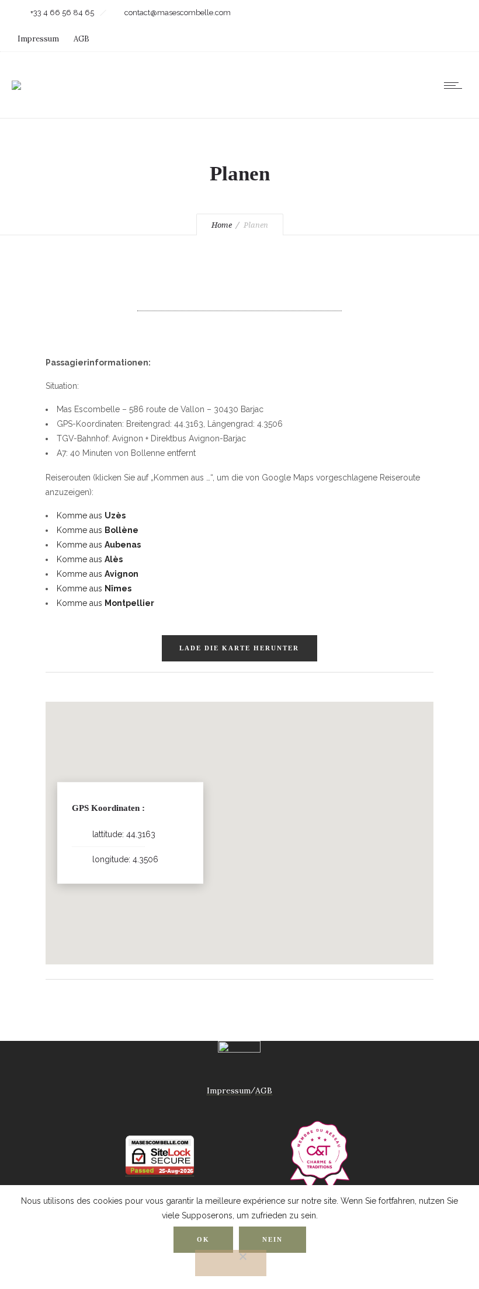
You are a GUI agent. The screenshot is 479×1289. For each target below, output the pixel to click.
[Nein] (230, 1263)
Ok (203, 1239)
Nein (272, 1239)
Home (221, 225)
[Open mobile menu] (455, 85)
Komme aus (91, 515)
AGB (81, 39)
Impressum (38, 39)
